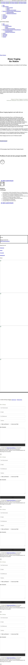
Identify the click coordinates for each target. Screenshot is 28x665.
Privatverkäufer (8, 26)
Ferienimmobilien (8, 30)
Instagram (2, 247)
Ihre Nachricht (3, 427)
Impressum (14, 399)
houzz (1, 250)
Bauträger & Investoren (10, 28)
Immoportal (2, 255)
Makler (6, 27)
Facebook (2, 252)
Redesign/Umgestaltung (10, 32)
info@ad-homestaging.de (5, 241)
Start (3, 23)
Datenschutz (19, 399)
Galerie (4, 33)
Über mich (5, 35)
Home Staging (6, 25)
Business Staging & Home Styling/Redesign (12, 29)
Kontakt (4, 36)
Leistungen (5, 34)
